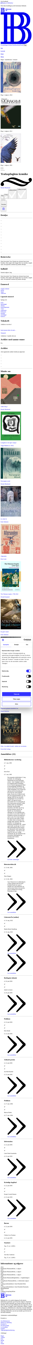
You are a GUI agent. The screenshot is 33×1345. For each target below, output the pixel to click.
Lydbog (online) (12, 190)
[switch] (28, 676)
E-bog (6, 194)
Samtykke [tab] (6, 644)
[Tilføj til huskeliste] (3, 209)
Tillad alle (16, 694)
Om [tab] (27, 644)
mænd (2, 290)
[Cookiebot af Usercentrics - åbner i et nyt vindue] (23, 640)
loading (3, 199)
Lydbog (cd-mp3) (22, 189)
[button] (16, 1267)
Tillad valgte (16, 699)
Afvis (16, 704)
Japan (2, 292)
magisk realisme (5, 288)
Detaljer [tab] (16, 644)
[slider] (16, 114)
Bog (2, 195)
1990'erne (3, 293)
